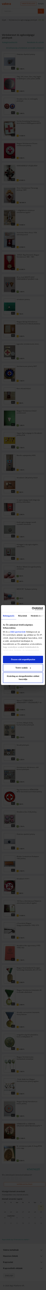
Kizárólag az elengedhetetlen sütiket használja (23, 677)
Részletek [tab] (22, 616)
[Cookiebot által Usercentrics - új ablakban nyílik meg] (32, 608)
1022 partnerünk (18, 632)
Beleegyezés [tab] (8, 616)
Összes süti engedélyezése (23, 659)
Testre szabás (21, 668)
